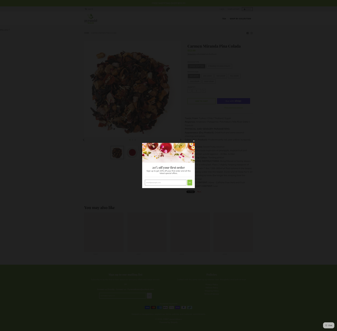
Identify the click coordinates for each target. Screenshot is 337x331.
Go (190, 182)
